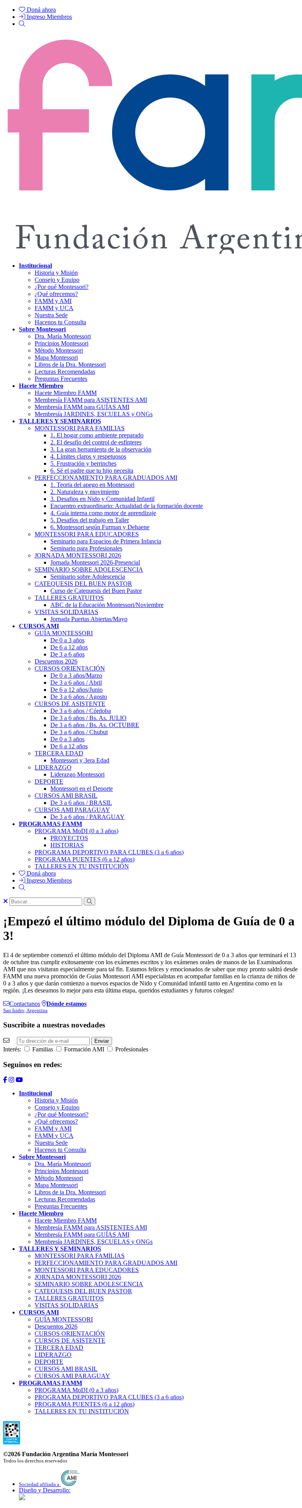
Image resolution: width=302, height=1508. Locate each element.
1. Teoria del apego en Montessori (92, 484)
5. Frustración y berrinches (83, 463)
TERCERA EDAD (59, 753)
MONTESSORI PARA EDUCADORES (87, 534)
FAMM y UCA (54, 308)
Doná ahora (40, 9)
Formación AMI (83, 1049)
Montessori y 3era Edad (79, 760)
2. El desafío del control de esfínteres (96, 442)
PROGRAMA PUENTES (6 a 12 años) (84, 859)
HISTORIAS (67, 845)
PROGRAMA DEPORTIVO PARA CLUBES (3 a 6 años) (109, 852)
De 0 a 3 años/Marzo (76, 675)
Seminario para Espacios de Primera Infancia (105, 541)
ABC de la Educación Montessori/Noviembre (107, 604)
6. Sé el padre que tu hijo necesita (91, 470)
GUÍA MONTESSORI (64, 633)
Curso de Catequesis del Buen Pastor (96, 590)
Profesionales (131, 1049)
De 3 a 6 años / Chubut (79, 732)
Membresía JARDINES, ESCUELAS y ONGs (94, 414)
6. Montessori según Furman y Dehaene (99, 527)
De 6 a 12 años (69, 647)
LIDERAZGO (53, 767)
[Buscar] (22, 23)
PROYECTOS (69, 838)
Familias (42, 1049)
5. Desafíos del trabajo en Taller (89, 520)
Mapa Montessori (56, 357)
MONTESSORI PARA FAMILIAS (80, 428)
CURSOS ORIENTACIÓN (70, 668)
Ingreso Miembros (48, 16)
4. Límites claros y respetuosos (88, 456)
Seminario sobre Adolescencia (87, 576)
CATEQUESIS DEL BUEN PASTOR (83, 583)
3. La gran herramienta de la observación (100, 449)
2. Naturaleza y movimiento (84, 491)
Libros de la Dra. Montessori (70, 364)
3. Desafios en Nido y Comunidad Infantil (102, 498)
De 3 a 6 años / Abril (76, 682)
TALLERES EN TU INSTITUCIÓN (82, 866)
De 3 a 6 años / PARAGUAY (87, 816)
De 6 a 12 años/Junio (76, 689)
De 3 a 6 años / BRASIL (81, 802)
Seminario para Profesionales (86, 548)
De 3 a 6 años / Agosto (78, 696)
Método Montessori (59, 350)
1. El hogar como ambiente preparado (97, 435)
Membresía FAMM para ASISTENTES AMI (91, 400)
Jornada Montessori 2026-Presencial (95, 562)
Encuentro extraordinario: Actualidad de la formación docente (126, 506)
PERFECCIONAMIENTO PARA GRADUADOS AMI (106, 477)
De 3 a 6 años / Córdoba (80, 710)
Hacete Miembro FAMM (66, 392)
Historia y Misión (56, 272)
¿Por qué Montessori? (61, 286)
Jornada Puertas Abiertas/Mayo (88, 619)
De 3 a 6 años (67, 654)
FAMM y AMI (53, 301)
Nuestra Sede (51, 315)
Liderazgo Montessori (77, 774)
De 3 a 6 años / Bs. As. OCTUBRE (94, 725)
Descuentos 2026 (56, 661)
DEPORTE (49, 781)
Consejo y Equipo (57, 279)
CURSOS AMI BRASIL (66, 795)
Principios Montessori (61, 343)
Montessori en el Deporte (81, 788)
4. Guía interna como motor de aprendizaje (103, 513)
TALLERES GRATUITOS (69, 597)
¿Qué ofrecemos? (56, 294)
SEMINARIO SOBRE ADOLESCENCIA (89, 569)
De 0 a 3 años (67, 640)
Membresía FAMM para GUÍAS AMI (82, 407)
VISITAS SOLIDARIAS (66, 612)
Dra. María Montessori (63, 336)
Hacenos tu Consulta (60, 322)
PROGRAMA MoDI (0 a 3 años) (76, 831)
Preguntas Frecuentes (61, 378)
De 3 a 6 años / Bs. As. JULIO (88, 718)
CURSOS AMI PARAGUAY (72, 809)
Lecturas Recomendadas (65, 371)
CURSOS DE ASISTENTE (70, 703)
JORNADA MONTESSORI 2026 (78, 555)
